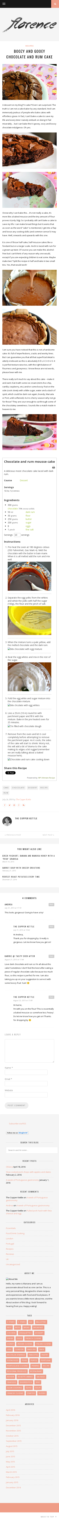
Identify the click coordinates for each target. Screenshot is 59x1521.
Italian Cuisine (43, 1344)
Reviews (10, 1254)
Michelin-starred (16, 1355)
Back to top (48, 1517)
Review (10, 1377)
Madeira (31, 1349)
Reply (51, 904)
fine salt (30, 529)
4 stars (10, 1322)
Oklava (9, 1166)
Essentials (11, 1228)
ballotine (41, 1322)
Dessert (24, 480)
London (9, 1238)
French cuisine (33, 1338)
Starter (31, 1393)
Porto (34, 1360)
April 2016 (10, 1410)
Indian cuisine (24, 1344)
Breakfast (38, 1327)
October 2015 (12, 1435)
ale (30, 1322)
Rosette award (25, 1377)
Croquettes (25, 1333)
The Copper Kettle (23, 799)
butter (29, 519)
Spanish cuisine (15, 1393)
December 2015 (13, 1425)
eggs (28, 526)
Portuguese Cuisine (17, 1366)
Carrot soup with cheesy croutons (21, 868)
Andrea (9, 904)
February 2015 (13, 1477)
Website (9, 1090)
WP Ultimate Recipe (46, 778)
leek (9, 1349)
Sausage (41, 1377)
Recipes (29, 46)
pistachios (12, 1360)
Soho (28, 1388)
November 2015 (13, 1430)
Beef (9, 1327)
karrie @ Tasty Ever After (20, 956)
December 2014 (13, 1487)
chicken (11, 1333)
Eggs (19, 1338)
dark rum (30, 511)
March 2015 (11, 1472)
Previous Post (13, 835)
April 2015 (10, 1466)
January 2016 (12, 1420)
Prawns (35, 1366)
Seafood (11, 1382)
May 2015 (10, 1461)
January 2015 (12, 1482)
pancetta (33, 1355)
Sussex (42, 1393)
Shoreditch (26, 1382)
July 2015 (10, 1451)
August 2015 (11, 1446)
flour (28, 515)
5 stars (21, 1322)
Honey (10, 1344)
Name (9, 1067)
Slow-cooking (14, 1388)
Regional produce (16, 1371)
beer (17, 1327)
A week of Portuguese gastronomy (22, 1180)
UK (7, 1259)
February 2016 (13, 1415)
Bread (27, 1327)
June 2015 (10, 1456)
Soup (37, 1388)
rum (6, 793)
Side (38, 1382)
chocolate (13, 508)
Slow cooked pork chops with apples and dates (28, 1172)
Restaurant (36, 1371)
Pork (24, 1360)
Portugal (10, 1243)
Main (41, 1349)
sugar (28, 522)
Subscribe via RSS (17, 1123)
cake (6, 788)
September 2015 (14, 1441)
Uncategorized (13, 1264)
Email (8, 1079)
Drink (10, 1338)
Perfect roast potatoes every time (21, 877)
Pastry (45, 1355)
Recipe (44, 788)
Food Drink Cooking (15, 1233)
